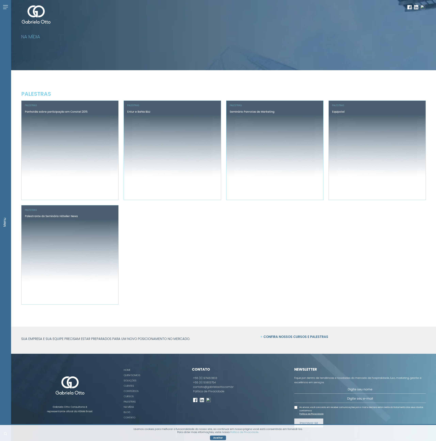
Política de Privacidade (208, 391)
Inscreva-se (309, 423)
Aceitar (218, 437)
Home (127, 370)
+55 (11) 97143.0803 (205, 378)
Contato (129, 417)
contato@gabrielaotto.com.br (213, 387)
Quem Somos (132, 375)
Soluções (130, 380)
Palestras (130, 401)
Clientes (129, 385)
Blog (127, 412)
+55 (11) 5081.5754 (204, 382)
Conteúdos (131, 391)
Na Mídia (129, 407)
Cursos (129, 396)
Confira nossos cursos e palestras (294, 337)
